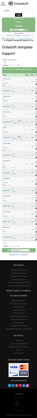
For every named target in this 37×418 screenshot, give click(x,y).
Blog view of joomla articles (7, 190)
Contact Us (19, 353)
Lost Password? (26, 35)
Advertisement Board (19, 316)
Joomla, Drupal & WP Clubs (19, 282)
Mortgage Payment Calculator (19, 329)
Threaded (18, 26)
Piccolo (4, 231)
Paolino (14, 238)
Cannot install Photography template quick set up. (7, 211)
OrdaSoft (24, 254)
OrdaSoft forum (10, 39)
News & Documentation (19, 347)
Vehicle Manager (19, 300)
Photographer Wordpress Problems (7, 178)
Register (18, 35)
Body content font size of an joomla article (7, 196)
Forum (18, 22)
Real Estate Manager (19, 303)
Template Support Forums (25, 39)
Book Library (19, 307)
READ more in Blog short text (7, 227)
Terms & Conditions (18, 343)
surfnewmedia (6, 216)
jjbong (4, 116)
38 (18, 65)
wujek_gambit (6, 182)
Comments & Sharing (19, 325)
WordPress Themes (19, 276)
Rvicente (14, 222)
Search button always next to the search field (7, 78)
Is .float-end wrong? (7, 137)
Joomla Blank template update (7, 160)
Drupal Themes (19, 279)
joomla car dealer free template (7, 106)
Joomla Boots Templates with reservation (7, 155)
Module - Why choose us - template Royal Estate (7, 221)
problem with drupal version (7, 172)
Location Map (19, 322)
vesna (13, 206)
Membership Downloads (19, 285)
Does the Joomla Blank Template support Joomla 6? (7, 112)
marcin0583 (5, 132)
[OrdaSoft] (18, 3)
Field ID (5, 127)
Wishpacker (5, 83)
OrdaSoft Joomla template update (7, 90)
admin (13, 91)
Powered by (14, 254)
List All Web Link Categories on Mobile (7, 122)
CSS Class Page (6, 143)
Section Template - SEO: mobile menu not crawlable (7, 206)
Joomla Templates (19, 273)
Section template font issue (7, 237)
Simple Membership (19, 319)
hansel (13, 191)
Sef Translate (19, 313)
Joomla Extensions (19, 270)
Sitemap (18, 340)
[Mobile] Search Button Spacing (7, 96)
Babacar (14, 173)
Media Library (19, 310)
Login (18, 15)
